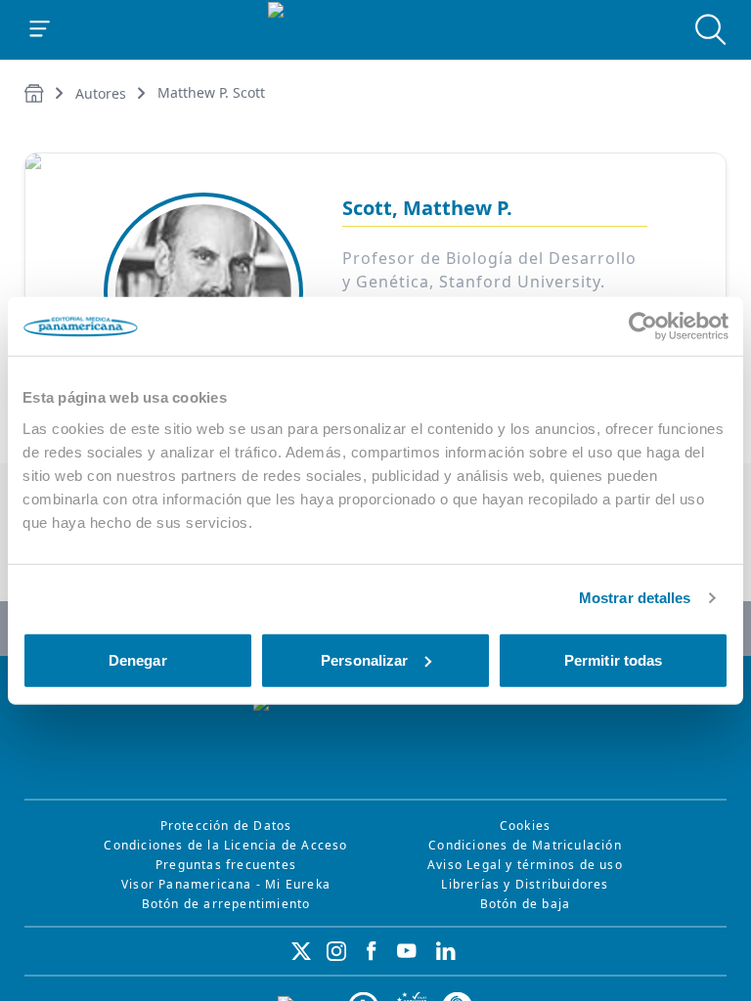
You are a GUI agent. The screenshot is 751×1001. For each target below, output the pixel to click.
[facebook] (371, 951)
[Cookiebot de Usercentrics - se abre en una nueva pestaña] (643, 326)
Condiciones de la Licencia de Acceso (225, 845)
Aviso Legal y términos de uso (525, 864)
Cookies (525, 825)
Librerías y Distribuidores (524, 884)
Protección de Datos (226, 825)
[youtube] (407, 951)
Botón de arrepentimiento (226, 903)
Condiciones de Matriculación (525, 845)
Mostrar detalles (635, 597)
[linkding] (446, 951)
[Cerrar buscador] (711, 29)
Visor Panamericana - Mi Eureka (226, 884)
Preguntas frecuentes (225, 864)
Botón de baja (525, 903)
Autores (100, 93)
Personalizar (364, 659)
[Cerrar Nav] (40, 29)
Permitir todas (613, 659)
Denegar (138, 659)
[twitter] (301, 951)
